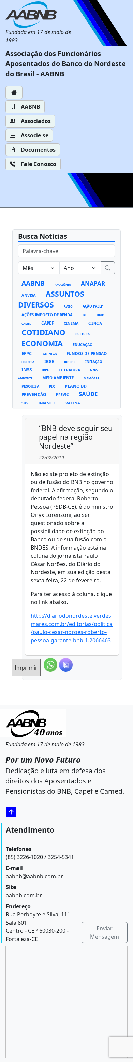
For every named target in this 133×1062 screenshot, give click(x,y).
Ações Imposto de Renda (47, 314)
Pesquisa (30, 386)
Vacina (72, 402)
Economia (42, 343)
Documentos (38, 149)
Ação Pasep (93, 306)
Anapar (93, 283)
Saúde (88, 394)
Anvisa (28, 295)
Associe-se (34, 135)
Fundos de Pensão (86, 353)
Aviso (68, 306)
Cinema (71, 323)
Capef (47, 323)
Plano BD (76, 386)
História (27, 362)
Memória (91, 378)
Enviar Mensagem (104, 932)
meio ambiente (58, 377)
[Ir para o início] (13, 812)
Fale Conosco (38, 164)
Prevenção (33, 394)
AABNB (30, 106)
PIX (52, 386)
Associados (36, 121)
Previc (62, 394)
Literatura (69, 370)
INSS (26, 370)
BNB (100, 315)
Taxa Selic (47, 403)
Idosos (69, 362)
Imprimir (26, 667)
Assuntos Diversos (51, 299)
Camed (26, 323)
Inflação (93, 362)
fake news (49, 354)
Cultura (82, 334)
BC (85, 315)
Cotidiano (43, 332)
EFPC (26, 353)
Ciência (95, 323)
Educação (83, 344)
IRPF (45, 370)
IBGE (49, 361)
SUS (24, 403)
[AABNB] (40, 14)
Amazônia (63, 284)
